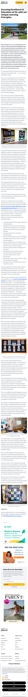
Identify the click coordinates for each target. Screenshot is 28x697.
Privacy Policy (15, 694)
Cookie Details (5, 694)
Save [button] (14, 683)
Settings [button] (5, 673)
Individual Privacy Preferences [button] (14, 689)
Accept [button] (14, 686)
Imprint (23, 694)
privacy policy (5, 672)
